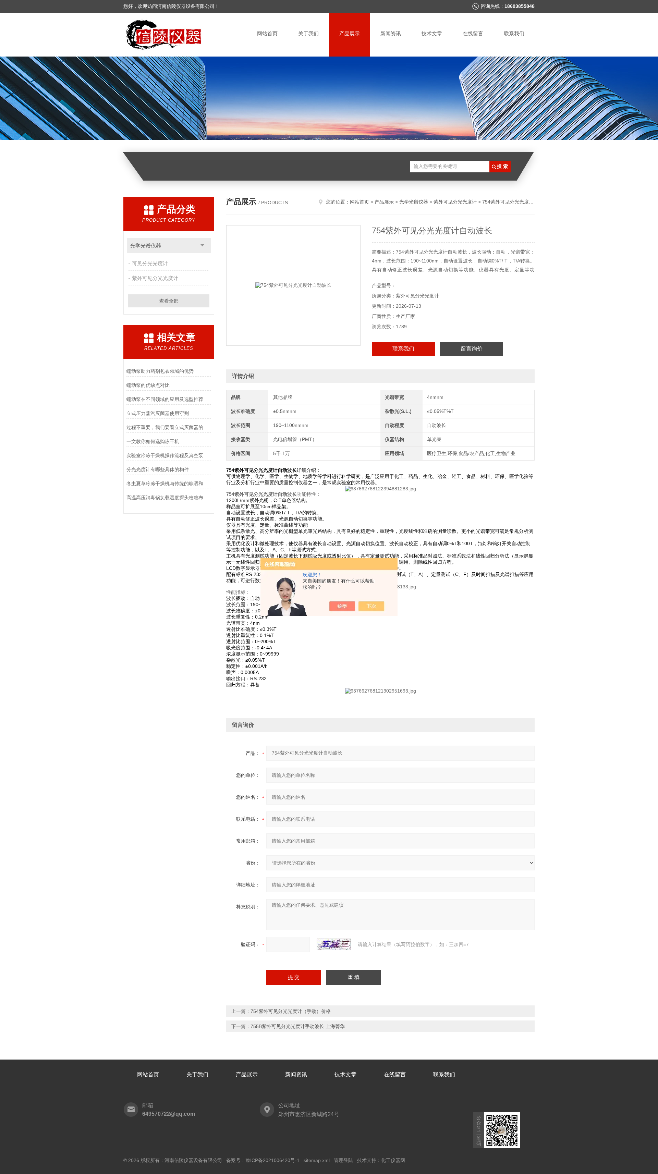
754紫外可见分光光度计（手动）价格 (291, 1011)
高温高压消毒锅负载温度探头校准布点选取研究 (168, 497)
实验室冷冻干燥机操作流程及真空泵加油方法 (168, 455)
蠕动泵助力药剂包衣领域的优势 (160, 371)
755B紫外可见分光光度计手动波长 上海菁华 (298, 1026)
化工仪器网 (393, 1160)
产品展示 (349, 33)
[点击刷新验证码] (334, 944)
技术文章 (432, 33)
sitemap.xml (317, 1160)
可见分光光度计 (150, 263)
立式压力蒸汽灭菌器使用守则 (157, 413)
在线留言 (473, 33)
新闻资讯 (390, 33)
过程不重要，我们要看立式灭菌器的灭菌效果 (168, 427)
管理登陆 (343, 1160)
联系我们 (514, 33)
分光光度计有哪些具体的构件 (157, 469)
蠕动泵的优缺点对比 (148, 385)
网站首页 (267, 33)
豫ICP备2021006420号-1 (272, 1160)
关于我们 (308, 33)
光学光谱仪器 (145, 245)
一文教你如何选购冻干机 (152, 441)
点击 (202, 245)
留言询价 (472, 349)
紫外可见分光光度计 (155, 278)
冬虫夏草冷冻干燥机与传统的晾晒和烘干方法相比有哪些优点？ (168, 483)
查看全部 (169, 301)
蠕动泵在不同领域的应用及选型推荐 (164, 399)
